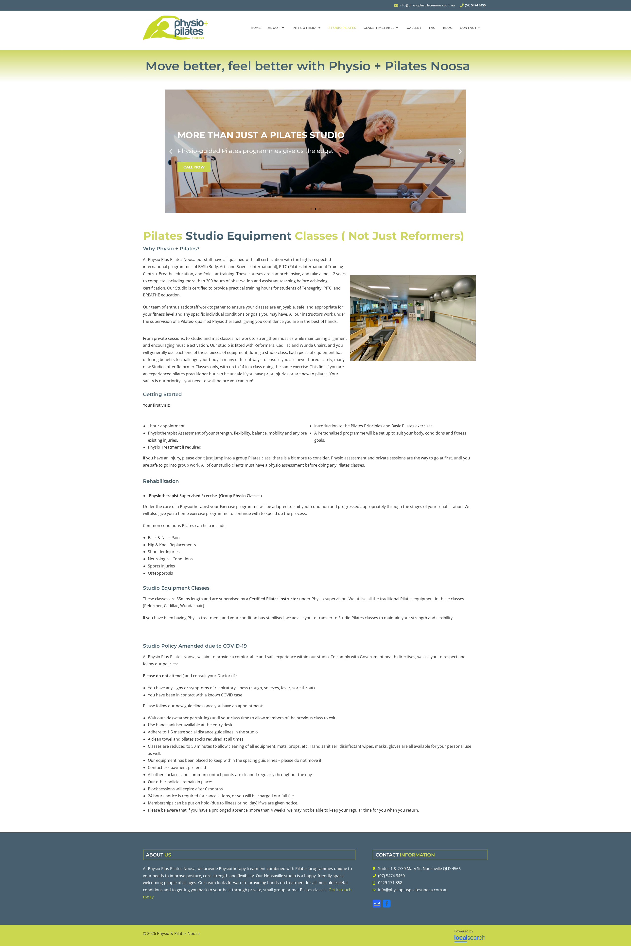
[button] (171, 151)
